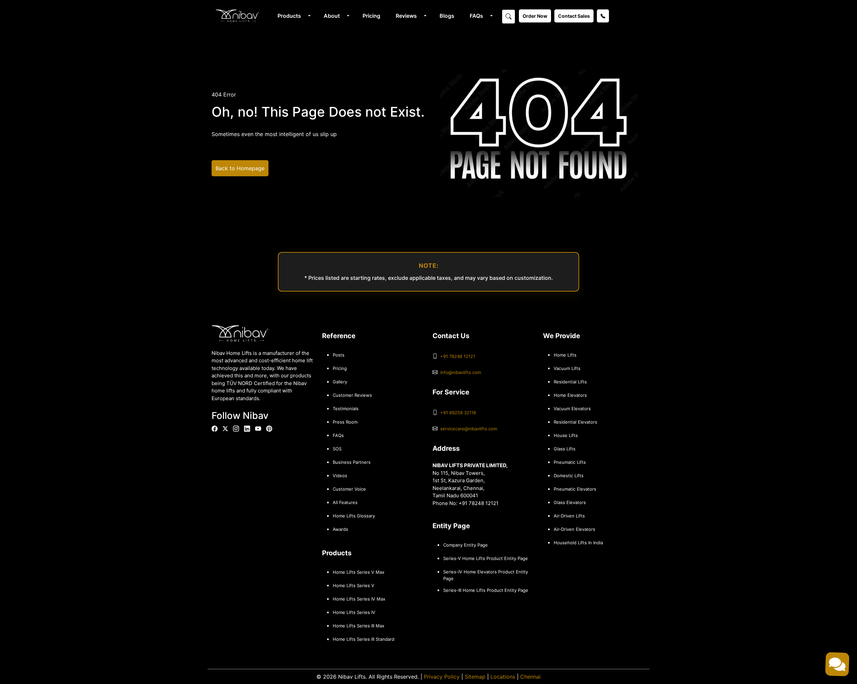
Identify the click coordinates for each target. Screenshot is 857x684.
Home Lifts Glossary (354, 515)
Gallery (340, 381)
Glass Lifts (564, 448)
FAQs (476, 15)
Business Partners (352, 462)
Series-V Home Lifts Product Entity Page (485, 558)
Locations (502, 676)
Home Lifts (565, 355)
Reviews (406, 15)
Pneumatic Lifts (570, 462)
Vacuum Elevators (572, 408)
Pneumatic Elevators (575, 489)
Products (289, 15)
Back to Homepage (240, 168)
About (332, 15)
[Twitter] (225, 429)
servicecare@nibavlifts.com (468, 428)
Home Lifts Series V (353, 585)
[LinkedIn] (247, 428)
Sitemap (475, 676)
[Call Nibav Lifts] (603, 15)
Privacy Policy (442, 676)
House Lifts (566, 435)
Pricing (371, 15)
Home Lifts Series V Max (358, 572)
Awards (340, 529)
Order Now (535, 16)
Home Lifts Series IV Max (359, 599)
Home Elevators (570, 395)
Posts (338, 355)
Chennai (530, 676)
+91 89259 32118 (458, 412)
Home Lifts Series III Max (358, 625)
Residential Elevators (575, 422)
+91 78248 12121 (457, 356)
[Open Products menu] (308, 15)
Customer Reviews (352, 395)
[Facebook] (215, 428)
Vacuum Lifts (567, 368)
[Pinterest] (269, 428)
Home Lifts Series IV (354, 612)
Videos (340, 475)
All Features (345, 502)
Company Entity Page (465, 545)
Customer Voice (349, 489)
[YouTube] (258, 428)
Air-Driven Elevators (574, 529)
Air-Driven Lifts (569, 515)
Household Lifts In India (578, 542)
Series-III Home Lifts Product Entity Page (485, 590)
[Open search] (508, 16)
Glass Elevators (570, 502)
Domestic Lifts (568, 475)
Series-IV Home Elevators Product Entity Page (485, 575)
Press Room (345, 422)
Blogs (447, 15)
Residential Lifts (570, 381)
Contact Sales (574, 16)
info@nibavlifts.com (460, 372)
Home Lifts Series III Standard (363, 639)
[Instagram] (236, 428)
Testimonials (346, 408)
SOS (337, 448)
